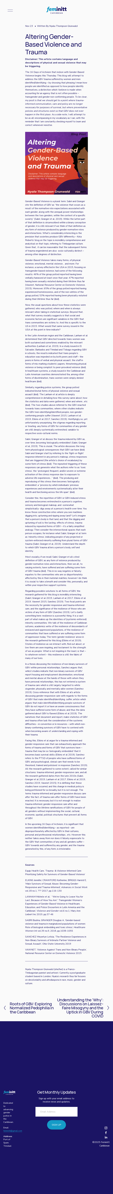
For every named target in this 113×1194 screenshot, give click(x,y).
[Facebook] (105, 1132)
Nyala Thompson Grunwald (63, 26)
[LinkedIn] (105, 1137)
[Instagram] (105, 1127)
